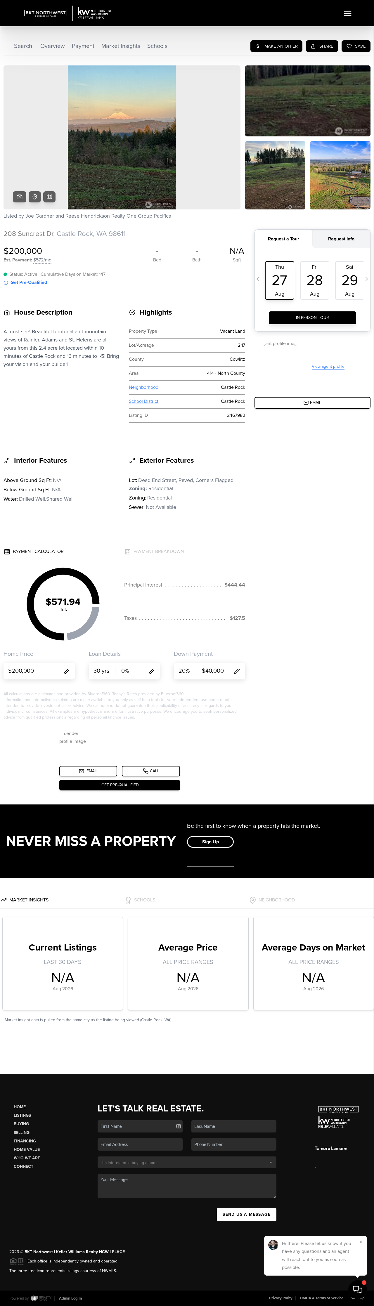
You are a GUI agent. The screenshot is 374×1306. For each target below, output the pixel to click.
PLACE (118, 1251)
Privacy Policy (280, 1298)
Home (20, 1106)
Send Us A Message (247, 1214)
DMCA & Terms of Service (321, 1298)
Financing (25, 1141)
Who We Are (27, 1158)
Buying (21, 1123)
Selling (22, 1132)
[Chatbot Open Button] (357, 1289)
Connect (23, 1166)
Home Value (27, 1149)
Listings (22, 1115)
